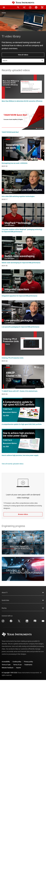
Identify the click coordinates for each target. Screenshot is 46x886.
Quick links (5, 600)
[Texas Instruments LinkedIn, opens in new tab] (27, 622)
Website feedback (7, 668)
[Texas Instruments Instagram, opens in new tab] (3, 622)
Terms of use (17, 664)
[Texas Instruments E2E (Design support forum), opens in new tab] (35, 622)
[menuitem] (18, 7)
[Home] (23, 2)
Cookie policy (17, 661)
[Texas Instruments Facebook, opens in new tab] (11, 622)
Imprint (18, 668)
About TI (4, 592)
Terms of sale (6, 664)
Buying (4, 608)
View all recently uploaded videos (12, 464)
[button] (4, 7)
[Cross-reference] (24, 7)
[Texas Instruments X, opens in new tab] (19, 622)
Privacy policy (28, 661)
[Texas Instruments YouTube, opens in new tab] (43, 622)
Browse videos (23, 514)
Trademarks (28, 664)
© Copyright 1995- (9, 672)
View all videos (23, 55)
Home (4, 13)
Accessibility (6, 661)
